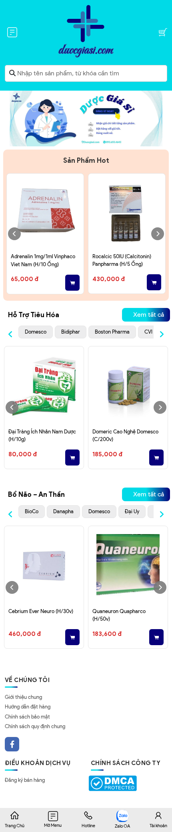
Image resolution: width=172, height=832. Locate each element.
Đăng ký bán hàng (25, 780)
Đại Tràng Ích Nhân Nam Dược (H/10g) (42, 436)
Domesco (35, 332)
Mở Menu (53, 825)
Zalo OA (122, 826)
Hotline (88, 825)
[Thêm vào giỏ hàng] (72, 283)
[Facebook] (12, 744)
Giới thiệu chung (23, 697)
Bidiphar (70, 332)
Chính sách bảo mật (27, 717)
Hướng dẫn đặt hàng (27, 707)
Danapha (63, 511)
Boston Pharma (112, 332)
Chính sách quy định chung (35, 726)
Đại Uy (132, 511)
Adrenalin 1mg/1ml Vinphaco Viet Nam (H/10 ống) (43, 260)
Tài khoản (158, 825)
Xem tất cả (148, 314)
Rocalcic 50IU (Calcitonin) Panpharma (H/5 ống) (121, 260)
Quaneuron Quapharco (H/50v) (119, 615)
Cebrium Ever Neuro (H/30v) (40, 611)
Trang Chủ (14, 825)
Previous (14, 233)
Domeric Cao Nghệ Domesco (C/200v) (125, 436)
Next (157, 233)
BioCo (31, 511)
